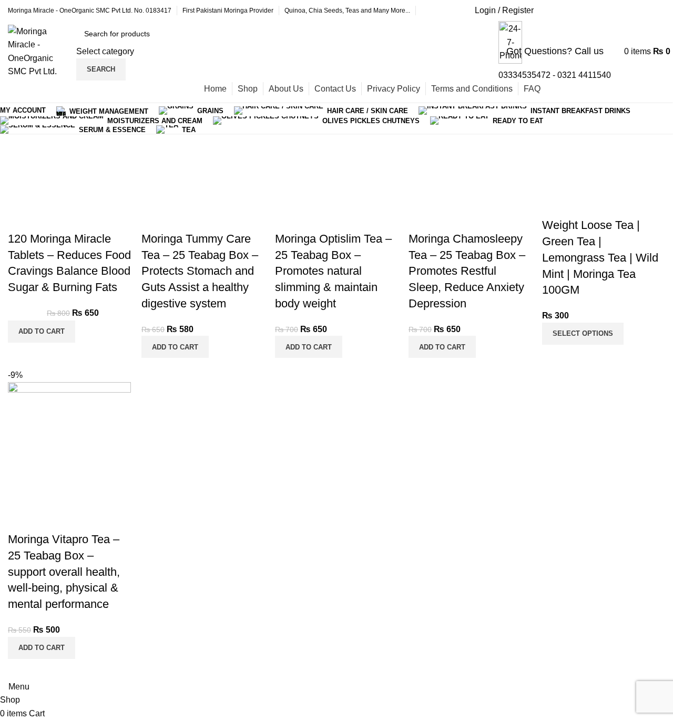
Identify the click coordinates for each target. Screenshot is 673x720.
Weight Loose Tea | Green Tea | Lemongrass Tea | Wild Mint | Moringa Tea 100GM (600, 257)
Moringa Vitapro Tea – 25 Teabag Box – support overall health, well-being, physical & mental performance (64, 572)
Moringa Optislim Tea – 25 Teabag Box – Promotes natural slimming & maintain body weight (333, 271)
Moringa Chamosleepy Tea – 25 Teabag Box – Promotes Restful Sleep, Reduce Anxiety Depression (467, 271)
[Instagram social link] (602, 10)
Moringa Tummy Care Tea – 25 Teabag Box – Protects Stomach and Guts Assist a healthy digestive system (199, 271)
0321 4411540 (584, 75)
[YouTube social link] (628, 10)
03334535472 (524, 75)
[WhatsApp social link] (654, 10)
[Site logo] (39, 50)
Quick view (21, 218)
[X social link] (575, 10)
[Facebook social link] (549, 10)
